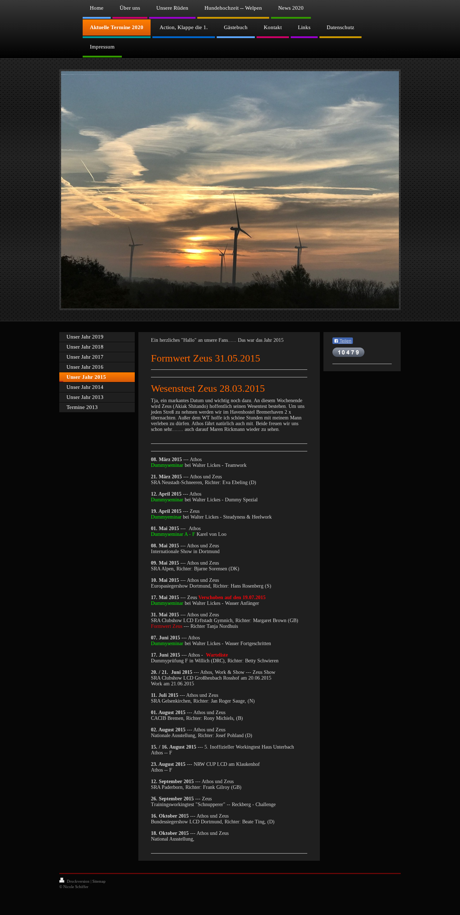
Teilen (345, 341)
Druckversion (78, 881)
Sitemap (99, 881)
